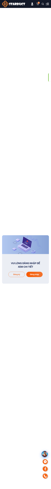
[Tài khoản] (32, 4)
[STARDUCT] (13, 4)
